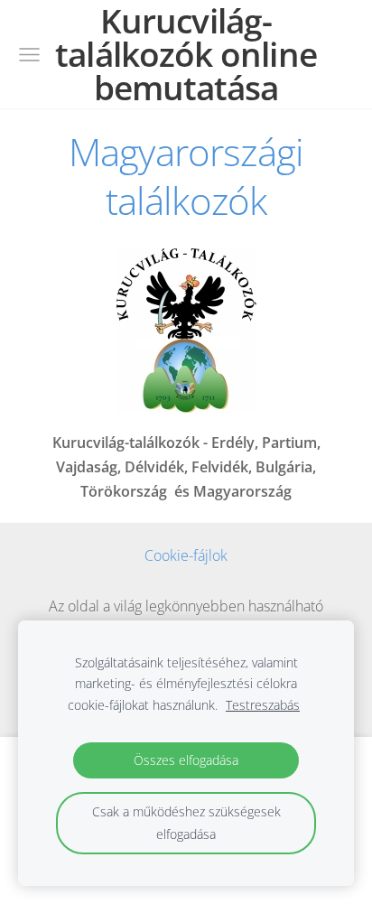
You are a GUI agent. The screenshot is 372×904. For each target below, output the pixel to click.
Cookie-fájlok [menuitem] (186, 555)
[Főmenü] (29, 54)
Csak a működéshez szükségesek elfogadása (186, 822)
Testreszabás (263, 704)
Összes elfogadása (186, 760)
